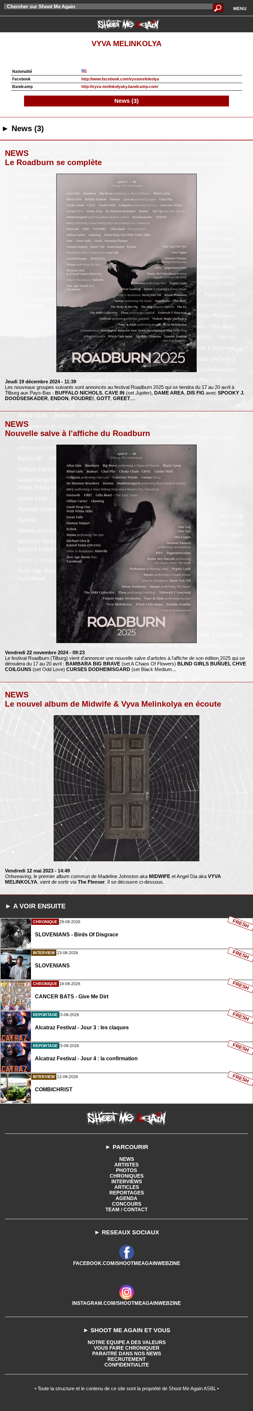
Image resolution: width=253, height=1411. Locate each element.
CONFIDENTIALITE (126, 1364)
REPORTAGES (126, 1192)
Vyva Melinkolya (127, 44)
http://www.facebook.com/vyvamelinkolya (120, 79)
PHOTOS (126, 1170)
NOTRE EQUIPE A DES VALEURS (127, 1342)
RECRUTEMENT (126, 1359)
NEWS (126, 1159)
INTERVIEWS (126, 1181)
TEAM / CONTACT (126, 1209)
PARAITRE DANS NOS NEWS (126, 1353)
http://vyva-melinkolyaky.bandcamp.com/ (119, 86)
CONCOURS (126, 1204)
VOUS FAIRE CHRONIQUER (126, 1348)
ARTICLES (126, 1187)
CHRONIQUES (127, 1176)
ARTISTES (126, 1164)
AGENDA (126, 1198)
